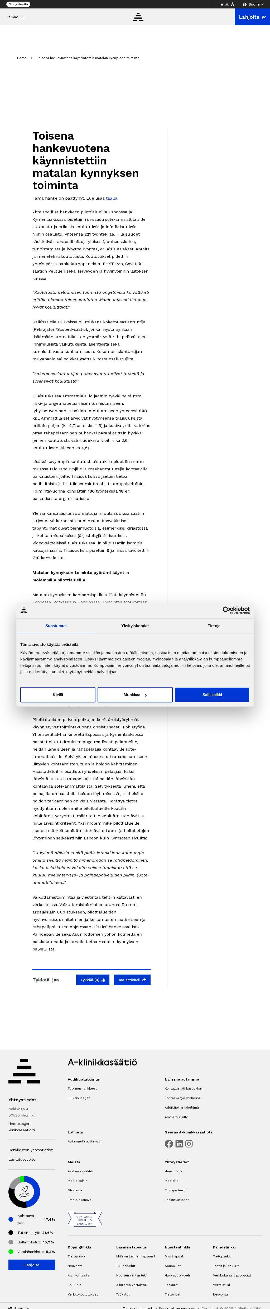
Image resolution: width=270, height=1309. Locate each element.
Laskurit (171, 1285)
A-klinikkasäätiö (80, 1171)
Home (21, 58)
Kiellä (58, 694)
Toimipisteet (175, 1190)
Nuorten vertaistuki (131, 1275)
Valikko (12, 17)
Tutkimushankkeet (82, 1088)
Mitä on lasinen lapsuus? (135, 1256)
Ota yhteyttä (18, 4)
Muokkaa (132, 694)
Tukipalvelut (125, 1266)
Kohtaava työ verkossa (183, 1098)
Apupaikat (173, 1266)
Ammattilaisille (176, 1117)
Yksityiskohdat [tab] (135, 625)
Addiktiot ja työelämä (182, 1107)
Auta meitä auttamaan (85, 1141)
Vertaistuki (221, 1285)
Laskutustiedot (177, 1200)
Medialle (172, 1181)
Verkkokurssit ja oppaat (232, 1275)
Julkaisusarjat (79, 1098)
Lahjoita (249, 17)
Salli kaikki (212, 694)
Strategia (75, 1190)
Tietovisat (172, 1294)
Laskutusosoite (21, 1159)
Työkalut (122, 1294)
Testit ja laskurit (226, 1266)
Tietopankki (77, 1256)
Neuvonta (75, 1266)
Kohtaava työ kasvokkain (184, 1088)
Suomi (254, 4)
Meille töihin (77, 1181)
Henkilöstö (173, 1171)
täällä (111, 198)
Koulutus (74, 1285)
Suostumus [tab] (56, 625)
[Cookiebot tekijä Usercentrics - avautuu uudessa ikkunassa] (227, 610)
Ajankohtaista (78, 1275)
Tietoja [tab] (214, 625)
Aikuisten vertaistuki (132, 1285)
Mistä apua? (174, 1256)
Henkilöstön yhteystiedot (30, 1150)
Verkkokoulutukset (83, 1294)
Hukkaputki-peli (177, 1275)
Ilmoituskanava (79, 1200)
